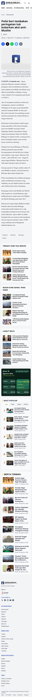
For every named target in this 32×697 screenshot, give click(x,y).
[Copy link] (21, 44)
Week (12, 404)
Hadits (3, 641)
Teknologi (4, 621)
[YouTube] (10, 600)
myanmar (13, 235)
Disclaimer (20, 695)
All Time (26, 404)
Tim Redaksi (8, 695)
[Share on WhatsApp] (12, 44)
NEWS (3, 8)
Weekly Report (5, 626)
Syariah (3, 636)
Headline (5, 235)
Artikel (3, 658)
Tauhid (3, 634)
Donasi (14, 695)
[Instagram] (8, 600)
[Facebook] (5, 600)
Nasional (3, 612)
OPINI (27, 8)
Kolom (3, 668)
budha (4, 238)
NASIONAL (9, 8)
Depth (3, 614)
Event (2, 685)
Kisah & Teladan (5, 661)
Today (6, 404)
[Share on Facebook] (3, 44)
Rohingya (21, 235)
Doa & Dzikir (4, 643)
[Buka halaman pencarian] (25, 3)
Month (19, 404)
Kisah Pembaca (5, 683)
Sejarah (3, 666)
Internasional (4, 609)
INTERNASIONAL (19, 8)
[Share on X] (7, 44)
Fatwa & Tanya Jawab (7, 639)
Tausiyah (3, 651)
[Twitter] (2, 600)
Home (3, 14)
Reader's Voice (5, 681)
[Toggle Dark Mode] (29, 3)
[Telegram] (13, 600)
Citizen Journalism (6, 678)
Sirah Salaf (4, 648)
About (2, 695)
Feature (3, 616)
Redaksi (3, 670)
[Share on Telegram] (16, 44)
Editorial (3, 619)
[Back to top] (28, 693)
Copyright (26, 695)
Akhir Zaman (4, 646)
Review (3, 663)
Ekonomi (3, 624)
